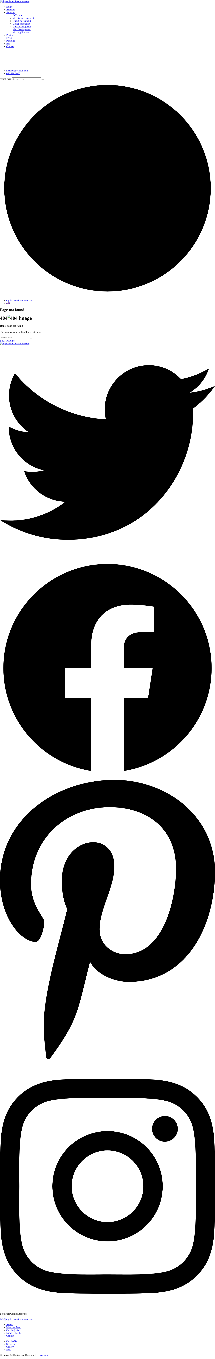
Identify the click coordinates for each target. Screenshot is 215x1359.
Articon (44, 1355)
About (9, 1324)
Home (9, 6)
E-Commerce (19, 15)
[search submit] (43, 79)
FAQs (9, 38)
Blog (8, 43)
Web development (22, 29)
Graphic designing (22, 21)
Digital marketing (21, 23)
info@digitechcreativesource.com (16, 1319)
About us (10, 9)
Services (10, 12)
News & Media (14, 1333)
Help (8, 1349)
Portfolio (10, 40)
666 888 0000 (13, 73)
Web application (21, 32)
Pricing (9, 35)
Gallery (10, 1346)
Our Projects (12, 1330)
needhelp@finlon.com (17, 70)
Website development (23, 18)
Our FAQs (11, 1341)
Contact (10, 46)
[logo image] (8, 65)
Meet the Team (13, 1327)
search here (5, 79)
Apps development (22, 26)
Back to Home (7, 340)
